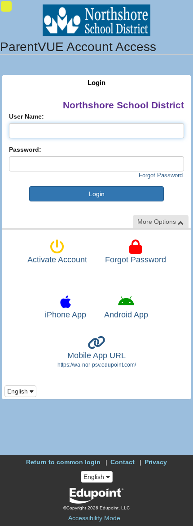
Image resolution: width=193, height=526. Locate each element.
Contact (122, 462)
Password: (25, 149)
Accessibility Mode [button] (94, 518)
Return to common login (63, 462)
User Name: (26, 116)
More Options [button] (157, 221)
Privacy (156, 462)
